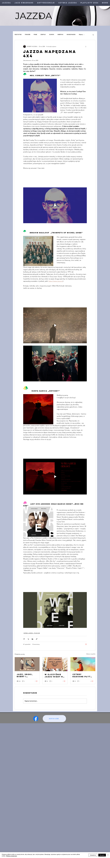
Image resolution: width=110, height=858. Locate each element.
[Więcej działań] (86, 46)
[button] (93, 34)
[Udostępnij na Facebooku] (24, 639)
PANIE (35, 34)
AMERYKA (60, 34)
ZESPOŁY (43, 34)
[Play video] (55, 205)
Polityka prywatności (11, 856)
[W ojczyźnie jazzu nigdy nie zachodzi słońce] (55, 664)
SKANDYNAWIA (71, 34)
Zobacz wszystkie (90, 654)
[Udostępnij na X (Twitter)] (28, 639)
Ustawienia (93, 855)
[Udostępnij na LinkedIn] (32, 639)
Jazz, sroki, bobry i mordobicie (25, 675)
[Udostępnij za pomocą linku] (36, 639)
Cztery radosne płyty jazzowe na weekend (82, 675)
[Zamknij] (108, 855)
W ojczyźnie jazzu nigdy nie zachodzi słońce (55, 675)
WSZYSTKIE (18, 34)
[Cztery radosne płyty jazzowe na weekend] (82, 664)
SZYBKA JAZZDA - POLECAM (32, 633)
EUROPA (51, 34)
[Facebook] (35, 718)
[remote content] (55, 178)
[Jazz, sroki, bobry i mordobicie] (27, 664)
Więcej (81, 34)
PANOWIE (27, 34)
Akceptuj (102, 855)
